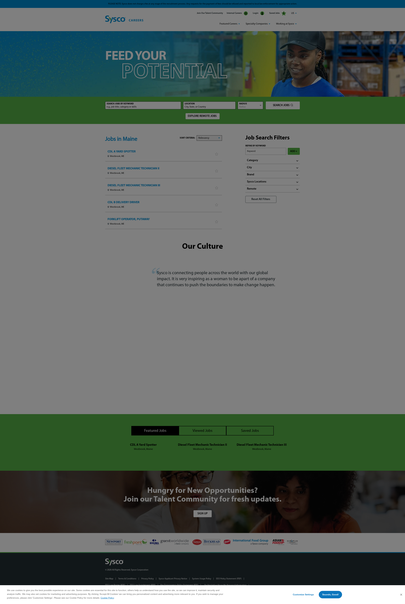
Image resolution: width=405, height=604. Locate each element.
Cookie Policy (107, 598)
